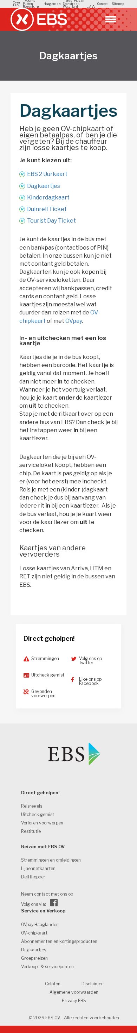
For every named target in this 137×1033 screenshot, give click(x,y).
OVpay (73, 321)
